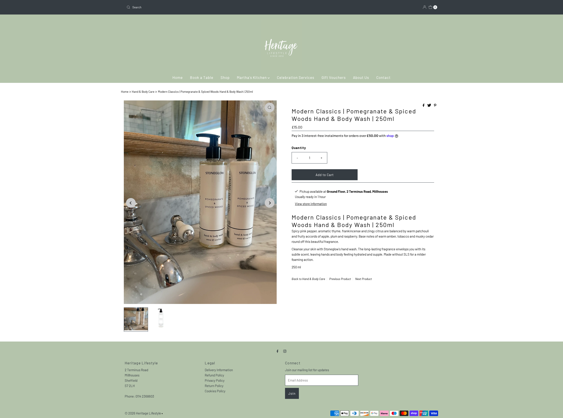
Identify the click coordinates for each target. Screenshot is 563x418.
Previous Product (340, 279)
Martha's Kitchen (252, 77)
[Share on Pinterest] (435, 105)
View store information (311, 203)
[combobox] (202, 7)
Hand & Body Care (143, 91)
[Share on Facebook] (424, 105)
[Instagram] (284, 350)
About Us (361, 77)
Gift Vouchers (334, 77)
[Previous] (131, 203)
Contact (383, 77)
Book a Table (201, 77)
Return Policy (214, 386)
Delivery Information (219, 370)
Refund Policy (214, 375)
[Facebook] (277, 350)
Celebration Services (295, 77)
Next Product (363, 279)
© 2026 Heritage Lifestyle (143, 413)
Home (177, 77)
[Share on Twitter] (429, 105)
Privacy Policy (215, 380)
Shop (225, 77)
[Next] (269, 203)
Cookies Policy (215, 391)
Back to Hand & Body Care (308, 279)
